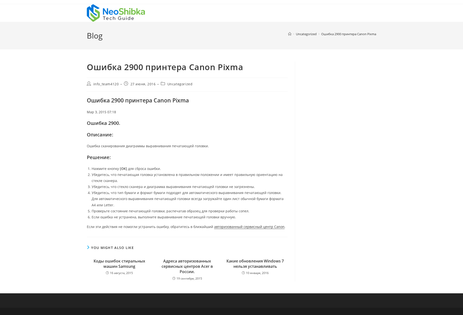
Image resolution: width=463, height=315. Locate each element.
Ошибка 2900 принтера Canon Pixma (348, 34)
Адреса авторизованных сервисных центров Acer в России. (187, 266)
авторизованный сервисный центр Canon (249, 226)
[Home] (289, 34)
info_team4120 (106, 84)
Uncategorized (180, 84)
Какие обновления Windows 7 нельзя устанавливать (255, 263)
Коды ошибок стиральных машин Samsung (119, 263)
